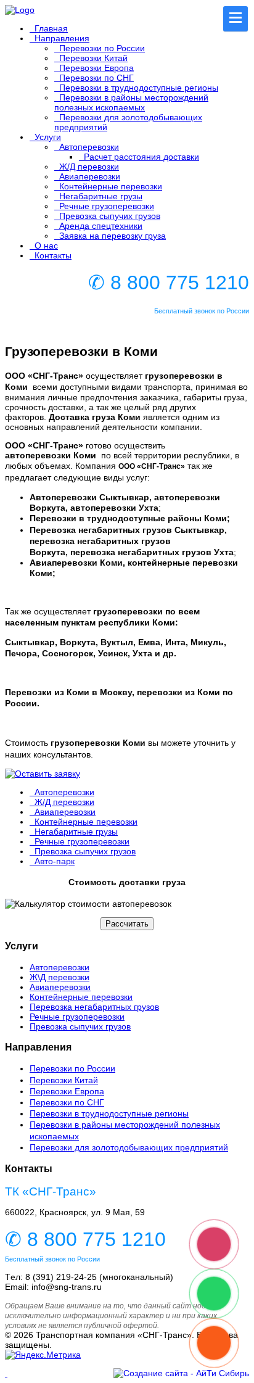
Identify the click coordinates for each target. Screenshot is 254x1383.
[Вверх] (6, 1373)
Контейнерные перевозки (110, 186)
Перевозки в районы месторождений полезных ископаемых (131, 102)
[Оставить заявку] (127, 773)
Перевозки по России (102, 48)
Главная (51, 28)
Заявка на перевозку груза (112, 236)
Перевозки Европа (96, 68)
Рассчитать (127, 923)
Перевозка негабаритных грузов (94, 1007)
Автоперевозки (89, 147)
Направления (62, 38)
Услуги (48, 137)
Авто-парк (55, 861)
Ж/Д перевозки (89, 166)
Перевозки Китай (93, 58)
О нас (46, 245)
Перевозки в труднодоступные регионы (138, 88)
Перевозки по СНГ (96, 78)
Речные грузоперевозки (106, 206)
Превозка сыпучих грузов (109, 216)
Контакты (53, 255)
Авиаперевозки (89, 176)
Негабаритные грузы (100, 196)
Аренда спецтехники (100, 226)
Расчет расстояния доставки (141, 157)
